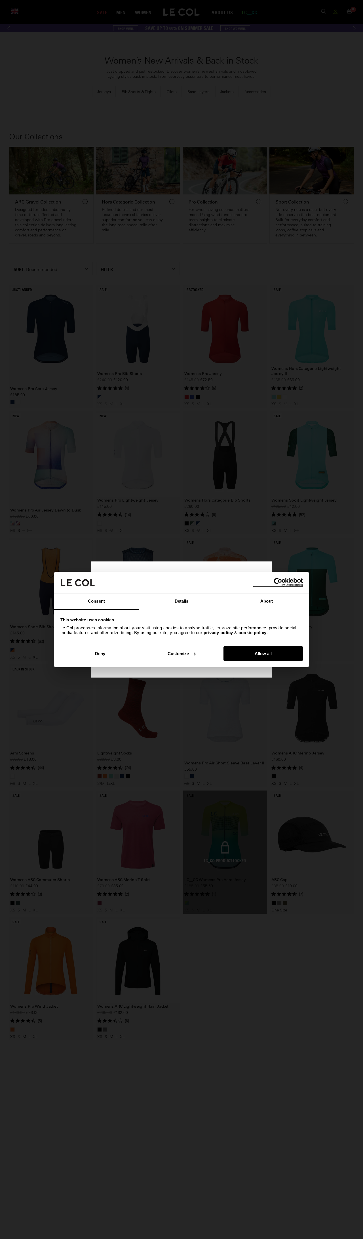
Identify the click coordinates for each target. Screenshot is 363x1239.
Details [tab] (182, 601)
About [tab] (266, 601)
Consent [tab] (96, 601)
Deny (100, 653)
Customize (178, 653)
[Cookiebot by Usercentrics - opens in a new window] (278, 582)
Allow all (263, 653)
